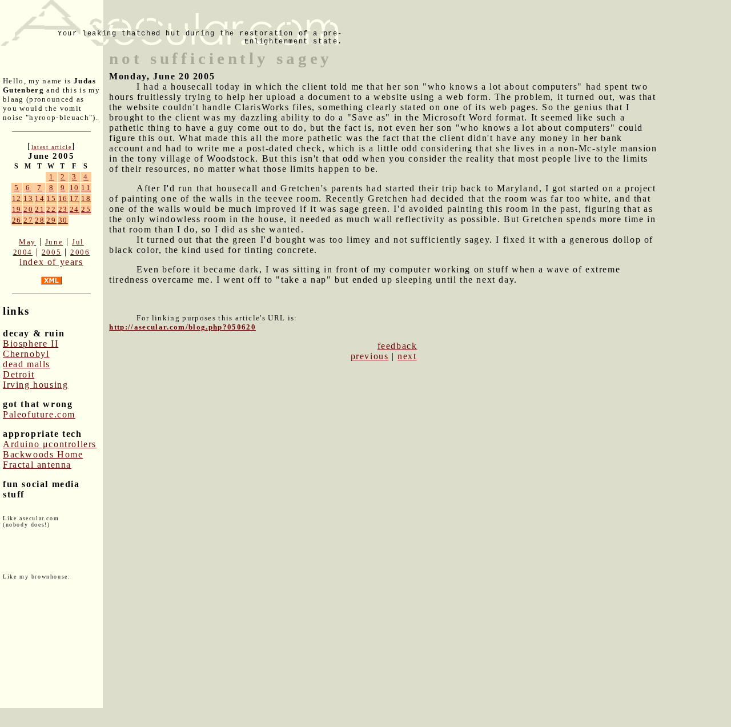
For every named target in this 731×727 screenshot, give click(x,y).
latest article (51, 147)
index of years (51, 262)
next (406, 356)
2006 (80, 252)
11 (86, 187)
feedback (397, 346)
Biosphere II (30, 343)
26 (17, 220)
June (54, 242)
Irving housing (35, 384)
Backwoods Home (43, 454)
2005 (51, 252)
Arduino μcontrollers (50, 444)
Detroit (18, 374)
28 (40, 220)
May (27, 242)
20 (28, 209)
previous (370, 356)
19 (17, 209)
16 (63, 198)
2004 (23, 252)
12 (17, 198)
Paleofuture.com (39, 414)
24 (74, 209)
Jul (78, 242)
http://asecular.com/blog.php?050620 (182, 327)
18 (86, 198)
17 (74, 198)
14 (40, 198)
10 (74, 187)
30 (63, 220)
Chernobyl (26, 354)
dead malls (26, 364)
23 (63, 209)
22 (51, 209)
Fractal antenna (37, 464)
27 (28, 220)
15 (51, 198)
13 (28, 198)
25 (86, 209)
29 (51, 220)
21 (40, 209)
